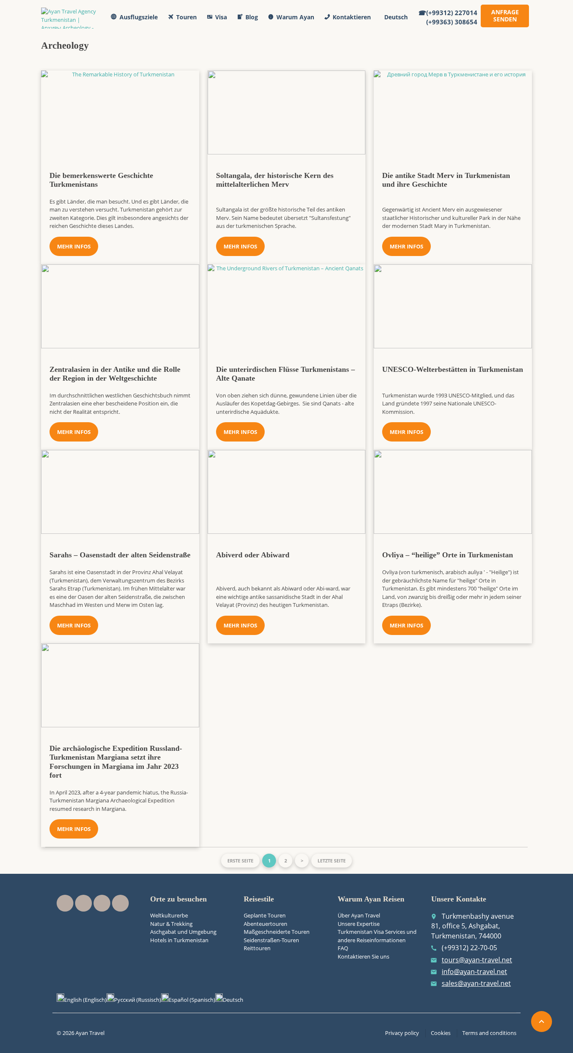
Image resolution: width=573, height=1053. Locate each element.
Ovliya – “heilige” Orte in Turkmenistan (447, 555)
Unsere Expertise (359, 924)
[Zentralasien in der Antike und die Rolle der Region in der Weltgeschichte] (120, 306)
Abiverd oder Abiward (252, 555)
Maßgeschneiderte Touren (277, 931)
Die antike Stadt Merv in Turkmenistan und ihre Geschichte (446, 180)
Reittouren (257, 948)
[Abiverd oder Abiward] (287, 492)
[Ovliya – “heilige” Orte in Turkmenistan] (453, 492)
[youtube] (83, 903)
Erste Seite (240, 860)
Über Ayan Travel (359, 915)
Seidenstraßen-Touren (271, 940)
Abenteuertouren (265, 924)
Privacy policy (402, 1033)
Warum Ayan (295, 17)
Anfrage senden (505, 15)
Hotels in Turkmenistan (179, 940)
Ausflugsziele (139, 17)
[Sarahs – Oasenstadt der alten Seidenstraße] (120, 492)
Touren (186, 17)
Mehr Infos (74, 246)
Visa (221, 17)
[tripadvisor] (120, 903)
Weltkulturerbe (169, 915)
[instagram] (102, 903)
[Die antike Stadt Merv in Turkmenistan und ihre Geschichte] (453, 112)
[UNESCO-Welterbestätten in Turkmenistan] (453, 306)
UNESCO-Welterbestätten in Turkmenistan (452, 369)
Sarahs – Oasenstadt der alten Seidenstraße (119, 555)
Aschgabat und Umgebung (183, 931)
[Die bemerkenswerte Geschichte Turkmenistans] (120, 112)
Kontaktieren (352, 17)
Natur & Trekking (171, 924)
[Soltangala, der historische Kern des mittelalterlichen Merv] (287, 112)
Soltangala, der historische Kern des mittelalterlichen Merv (274, 180)
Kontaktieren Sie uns (363, 956)
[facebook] (65, 903)
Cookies (441, 1033)
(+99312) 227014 (451, 12)
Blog (251, 17)
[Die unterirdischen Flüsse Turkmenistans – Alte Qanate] (287, 306)
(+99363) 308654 (451, 22)
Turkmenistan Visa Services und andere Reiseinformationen (377, 936)
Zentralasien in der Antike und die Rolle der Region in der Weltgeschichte (114, 374)
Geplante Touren (265, 915)
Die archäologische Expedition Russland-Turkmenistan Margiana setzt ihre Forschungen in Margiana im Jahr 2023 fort (115, 762)
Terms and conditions (489, 1033)
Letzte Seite (332, 860)
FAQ (343, 948)
